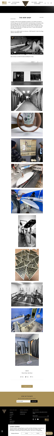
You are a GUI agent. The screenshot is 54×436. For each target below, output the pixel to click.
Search (11, 419)
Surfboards (11, 412)
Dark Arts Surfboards (26, 56)
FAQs (10, 417)
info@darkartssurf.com (23, 412)
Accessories (11, 414)
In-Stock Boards (15, 2)
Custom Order (37, 3)
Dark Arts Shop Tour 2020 (15, 56)
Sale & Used (13, 3)
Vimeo (32, 56)
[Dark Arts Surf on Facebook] (35, 419)
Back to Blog (27, 386)
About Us (41, 2)
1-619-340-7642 (22, 414)
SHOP (9, 2)
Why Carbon (34, 2)
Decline (38, 433)
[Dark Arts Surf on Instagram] (33, 419)
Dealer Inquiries (12, 421)
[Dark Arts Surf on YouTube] (37, 419)
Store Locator (12, 422)
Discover (11, 415)
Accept (26, 433)
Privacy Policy (39, 430)
